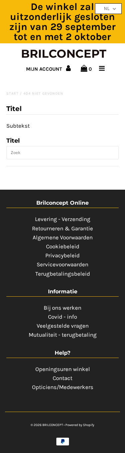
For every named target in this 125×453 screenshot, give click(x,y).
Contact (62, 378)
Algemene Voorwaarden (63, 237)
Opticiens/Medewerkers (62, 387)
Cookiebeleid (62, 246)
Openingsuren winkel (62, 369)
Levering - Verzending (62, 219)
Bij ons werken (62, 307)
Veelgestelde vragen (63, 325)
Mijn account (44, 69)
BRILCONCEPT (63, 54)
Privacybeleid (62, 255)
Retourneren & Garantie (62, 228)
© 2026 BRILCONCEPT (47, 425)
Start (12, 93)
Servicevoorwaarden (62, 264)
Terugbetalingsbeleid (62, 273)
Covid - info (62, 316)
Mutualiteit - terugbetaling (63, 334)
